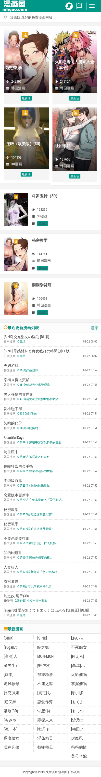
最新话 (26, 98)
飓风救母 (11, 683)
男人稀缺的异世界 (18, 394)
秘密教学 (11, 509)
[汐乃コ (77, 719)
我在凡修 (11, 747)
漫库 (94, 327)
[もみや (10, 719)
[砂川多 (77, 692)
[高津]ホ (78, 665)
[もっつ (77, 710)
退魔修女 (11, 738)
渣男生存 (11, 665)
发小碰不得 (13, 408)
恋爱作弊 (45, 701)
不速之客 (45, 683)
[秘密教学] (16, 253)
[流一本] (10, 729)
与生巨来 (11, 451)
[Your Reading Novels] (79, 5)
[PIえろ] (77, 656)
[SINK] (8, 638)
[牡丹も (43, 729)
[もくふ (77, 701)
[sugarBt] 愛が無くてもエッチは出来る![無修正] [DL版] (46, 610)
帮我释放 (45, 674)
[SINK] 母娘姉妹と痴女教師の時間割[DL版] (37, 350)
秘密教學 (11, 523)
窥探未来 (45, 719)
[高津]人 (10, 656)
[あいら (77, 638)
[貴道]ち (44, 692)
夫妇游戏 (11, 365)
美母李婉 (79, 756)
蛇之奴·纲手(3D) (16, 595)
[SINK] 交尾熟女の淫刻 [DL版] (26, 336)
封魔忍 (77, 738)
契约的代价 (13, 422)
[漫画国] (16, 5)
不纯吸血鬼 (13, 480)
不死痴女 (79, 647)
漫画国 (62, 772)
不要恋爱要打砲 (16, 538)
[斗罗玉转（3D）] (16, 208)
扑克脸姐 (11, 692)
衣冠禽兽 (11, 581)
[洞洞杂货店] (16, 297)
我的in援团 (12, 552)
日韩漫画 (74, 772)
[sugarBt (10, 647)
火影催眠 (79, 674)
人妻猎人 (11, 567)
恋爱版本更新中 (16, 495)
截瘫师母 (45, 747)
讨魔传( (43, 710)
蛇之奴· (43, 647)
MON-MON (45, 656)
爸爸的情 (79, 747)
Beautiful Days (14, 437)
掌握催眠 (79, 683)
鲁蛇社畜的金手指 (18, 466)
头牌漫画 (52, 772)
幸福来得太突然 (16, 379)
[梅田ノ (77, 729)
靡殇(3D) (11, 710)
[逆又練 (10, 701)
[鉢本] (8, 674)
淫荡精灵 (45, 738)
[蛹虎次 (43, 665)
